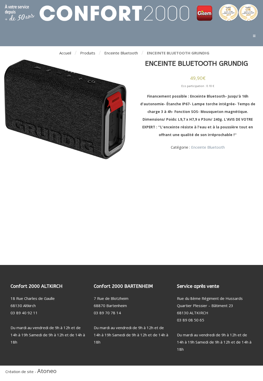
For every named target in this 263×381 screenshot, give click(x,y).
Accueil (65, 52)
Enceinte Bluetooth (121, 52)
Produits (87, 52)
